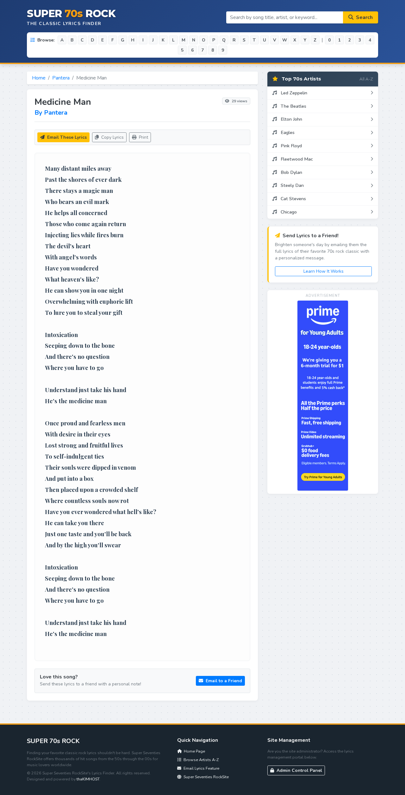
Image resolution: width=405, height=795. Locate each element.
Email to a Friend (223, 681)
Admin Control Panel (298, 770)
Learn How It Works (323, 271)
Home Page (194, 751)
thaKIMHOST (88, 779)
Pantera (61, 77)
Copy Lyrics (112, 137)
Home (39, 77)
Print (143, 137)
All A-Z (366, 78)
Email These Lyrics (66, 137)
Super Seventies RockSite (206, 776)
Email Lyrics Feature (201, 768)
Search (364, 17)
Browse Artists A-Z (201, 759)
